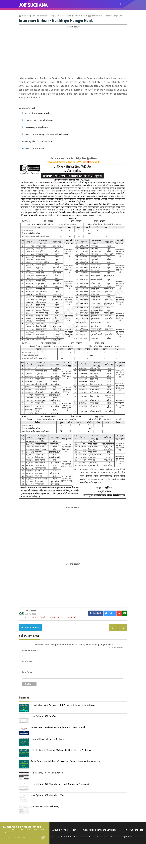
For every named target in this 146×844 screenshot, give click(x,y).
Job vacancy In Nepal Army (36, 127)
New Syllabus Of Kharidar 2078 (38, 141)
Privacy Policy (88, 830)
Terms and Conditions (106, 830)
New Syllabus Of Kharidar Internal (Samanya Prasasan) (60, 784)
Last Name (27, 672)
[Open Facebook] (127, 830)
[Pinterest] (119, 613)
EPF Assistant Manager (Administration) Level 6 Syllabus (61, 750)
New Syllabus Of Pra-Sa (43, 716)
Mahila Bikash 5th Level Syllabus (48, 739)
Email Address (30, 650)
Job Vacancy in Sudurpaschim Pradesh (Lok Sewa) (46, 134)
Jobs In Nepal (70, 617)
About (55, 830)
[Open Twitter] (131, 830)
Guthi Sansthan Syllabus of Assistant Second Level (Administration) (66, 761)
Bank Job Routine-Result (35, 617)
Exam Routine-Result (55, 617)
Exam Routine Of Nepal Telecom (39, 120)
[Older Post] (113, 627)
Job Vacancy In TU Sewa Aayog (47, 773)
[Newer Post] (122, 627)
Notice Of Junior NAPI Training (38, 113)
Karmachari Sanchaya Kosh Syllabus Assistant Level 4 (59, 728)
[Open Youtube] (141, 830)
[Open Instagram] (136, 830)
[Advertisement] (73, 49)
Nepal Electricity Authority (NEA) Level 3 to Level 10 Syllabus (63, 705)
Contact (64, 830)
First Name (27, 661)
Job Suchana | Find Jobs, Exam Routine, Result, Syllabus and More (98, 837)
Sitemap (75, 830)
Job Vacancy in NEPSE (34, 148)
